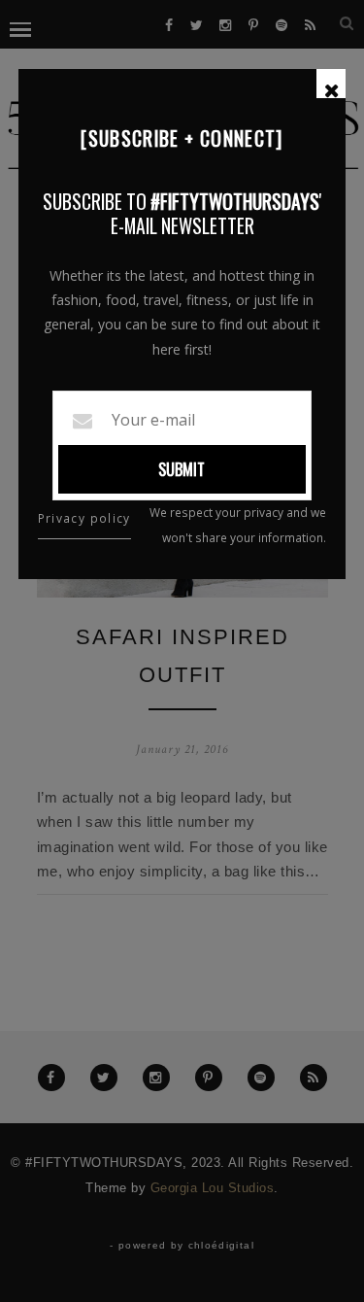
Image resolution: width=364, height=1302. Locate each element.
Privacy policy (84, 518)
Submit (181, 469)
